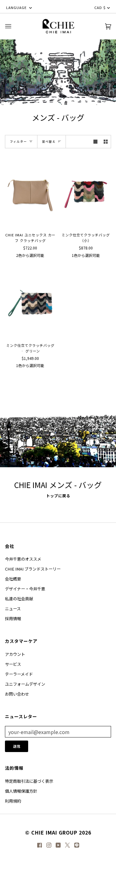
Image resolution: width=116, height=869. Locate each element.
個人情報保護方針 (21, 791)
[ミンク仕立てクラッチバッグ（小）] (86, 191)
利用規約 (13, 801)
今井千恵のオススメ (23, 559)
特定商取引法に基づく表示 (29, 781)
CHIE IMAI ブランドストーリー (33, 569)
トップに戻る (58, 496)
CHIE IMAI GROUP (54, 832)
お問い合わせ (17, 694)
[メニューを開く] (14, 26)
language (17, 7)
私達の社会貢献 (19, 599)
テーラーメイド (19, 674)
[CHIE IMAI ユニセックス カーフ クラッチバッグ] (30, 191)
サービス (13, 664)
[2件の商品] (106, 141)
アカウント (15, 654)
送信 (16, 746)
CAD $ (100, 7)
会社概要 (13, 579)
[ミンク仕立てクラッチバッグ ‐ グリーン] (30, 302)
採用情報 (13, 618)
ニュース (13, 608)
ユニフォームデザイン (25, 684)
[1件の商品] (95, 141)
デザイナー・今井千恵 (25, 589)
